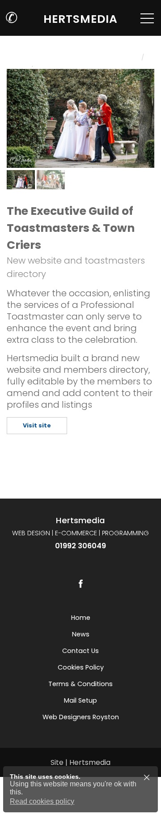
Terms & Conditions (80, 683)
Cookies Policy (81, 667)
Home (80, 617)
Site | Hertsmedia (80, 762)
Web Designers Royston (80, 717)
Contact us (80, 650)
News (80, 634)
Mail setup (80, 700)
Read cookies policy (42, 801)
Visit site (37, 425)
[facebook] (80, 583)
